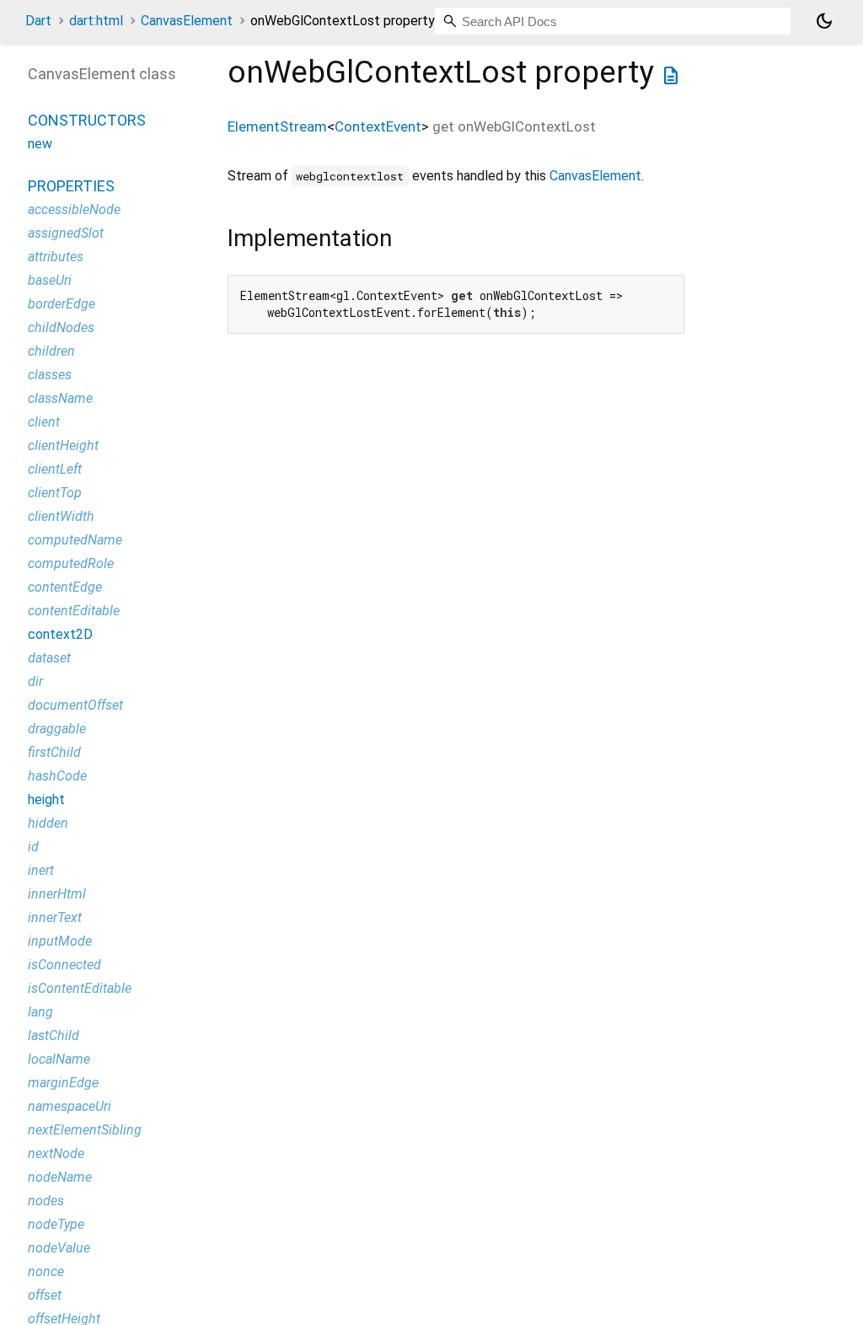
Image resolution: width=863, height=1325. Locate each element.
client (44, 422)
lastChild (53, 1035)
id (33, 847)
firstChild (54, 752)
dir (35, 681)
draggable (57, 729)
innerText (55, 917)
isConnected (64, 965)
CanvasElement (187, 21)
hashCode (57, 776)
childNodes (61, 327)
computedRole (71, 563)
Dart (38, 21)
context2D (60, 634)
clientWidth (61, 516)
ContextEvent (378, 126)
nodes (46, 1201)
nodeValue (59, 1248)
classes (50, 375)
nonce (46, 1271)
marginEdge (63, 1083)
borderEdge (61, 304)
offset (45, 1295)
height (46, 799)
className (60, 398)
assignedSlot (66, 233)
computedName (75, 540)
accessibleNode (74, 209)
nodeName (60, 1177)
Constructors (87, 120)
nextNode (56, 1153)
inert (41, 870)
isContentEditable (79, 988)
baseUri (50, 280)
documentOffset (75, 705)
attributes (55, 257)
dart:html (96, 21)
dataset (49, 658)
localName (59, 1059)
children (51, 351)
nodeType (56, 1224)
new (40, 144)
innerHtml (57, 894)
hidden (48, 823)
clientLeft (55, 469)
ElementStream (277, 126)
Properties (71, 186)
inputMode (60, 941)
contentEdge (65, 587)
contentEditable (74, 611)
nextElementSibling (85, 1130)
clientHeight (63, 445)
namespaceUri (69, 1106)
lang (40, 1012)
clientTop (55, 493)
